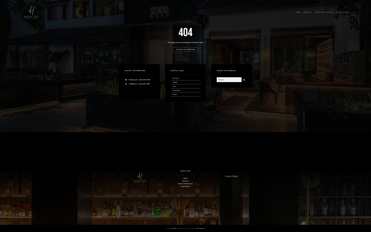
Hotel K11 (173, 228)
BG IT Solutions (200, 228)
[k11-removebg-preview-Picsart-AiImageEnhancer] (31, 5)
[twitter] (132, 90)
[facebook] (127, 90)
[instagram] (137, 90)
